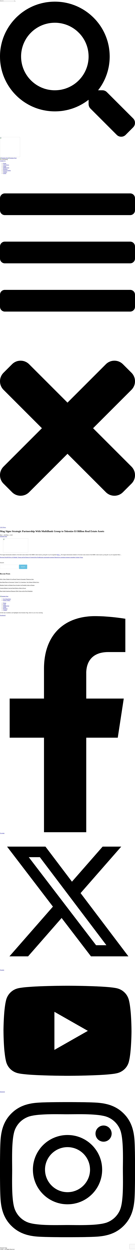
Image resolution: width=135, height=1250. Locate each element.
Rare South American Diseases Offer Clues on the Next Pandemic (16, 591)
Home (4, 603)
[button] (4, 159)
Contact (5, 610)
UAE (4, 604)
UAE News (3, 527)
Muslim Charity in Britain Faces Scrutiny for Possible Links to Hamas (17, 585)
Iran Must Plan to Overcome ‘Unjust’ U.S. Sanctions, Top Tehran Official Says (19, 582)
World (4, 607)
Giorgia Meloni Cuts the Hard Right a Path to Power (13, 588)
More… (59, 554)
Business (5, 608)
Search (2, 562)
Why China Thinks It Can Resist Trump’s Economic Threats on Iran (17, 579)
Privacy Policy (6, 600)
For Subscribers (7, 599)
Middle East (6, 606)
